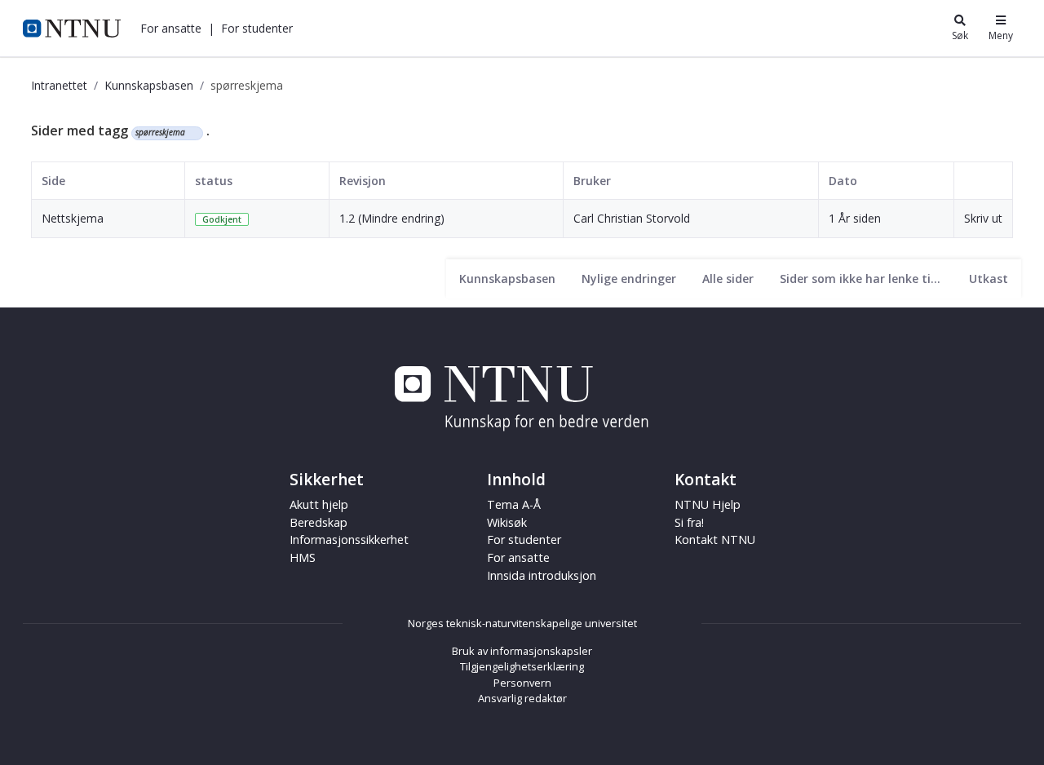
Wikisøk (507, 522)
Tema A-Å (514, 504)
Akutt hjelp (319, 504)
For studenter (524, 539)
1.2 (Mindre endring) (392, 218)
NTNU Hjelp (708, 504)
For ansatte (518, 557)
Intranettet (59, 85)
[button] (170, 28)
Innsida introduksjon (541, 575)
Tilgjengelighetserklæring (522, 666)
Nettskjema (73, 218)
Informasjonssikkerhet (349, 539)
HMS (303, 557)
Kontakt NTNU (715, 539)
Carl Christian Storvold (631, 218)
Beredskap (318, 522)
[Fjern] (192, 133)
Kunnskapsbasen (148, 85)
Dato (843, 180)
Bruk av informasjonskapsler (522, 650)
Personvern (522, 682)
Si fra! (689, 522)
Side (53, 180)
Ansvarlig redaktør (522, 698)
